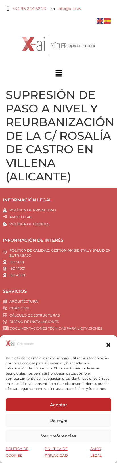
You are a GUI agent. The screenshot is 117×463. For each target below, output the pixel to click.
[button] (108, 345)
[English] (100, 20)
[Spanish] (107, 20)
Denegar (58, 420)
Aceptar (58, 404)
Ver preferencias (58, 436)
